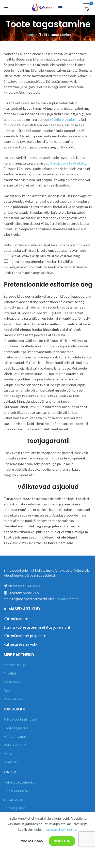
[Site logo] (42, 7)
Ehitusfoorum (14, 799)
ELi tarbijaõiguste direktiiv (65, 163)
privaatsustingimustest (60, 829)
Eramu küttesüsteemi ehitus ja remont (37, 627)
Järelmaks (11, 762)
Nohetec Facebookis (19, 782)
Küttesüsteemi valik (20, 644)
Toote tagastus (16, 728)
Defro (8, 690)
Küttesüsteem (16, 619)
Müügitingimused (17, 736)
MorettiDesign (15, 665)
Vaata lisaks (32, 841)
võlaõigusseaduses (64, 119)
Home (29, 34)
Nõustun (62, 841)
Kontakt (61, 599)
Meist (8, 753)
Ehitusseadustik (16, 791)
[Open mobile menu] (6, 7)
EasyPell (10, 673)
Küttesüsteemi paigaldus (25, 636)
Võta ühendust (15, 745)
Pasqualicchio (14, 699)
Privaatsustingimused (20, 719)
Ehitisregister (14, 808)
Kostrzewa (12, 682)
